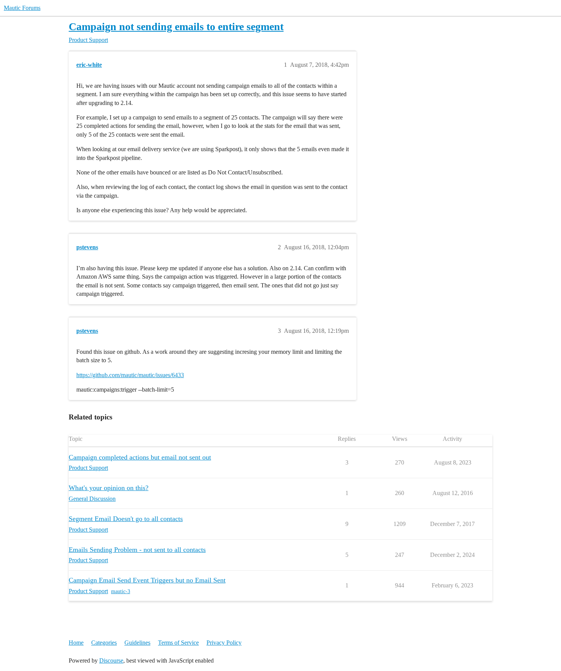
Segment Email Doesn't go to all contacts (126, 519)
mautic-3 (120, 591)
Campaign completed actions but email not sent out (140, 457)
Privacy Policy (224, 642)
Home (76, 642)
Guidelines (137, 642)
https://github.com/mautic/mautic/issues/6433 (130, 375)
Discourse (111, 660)
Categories (104, 642)
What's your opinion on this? (108, 488)
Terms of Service (178, 642)
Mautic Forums (22, 8)
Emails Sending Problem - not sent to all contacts (137, 549)
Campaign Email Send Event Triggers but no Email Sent (147, 580)
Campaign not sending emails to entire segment (176, 26)
